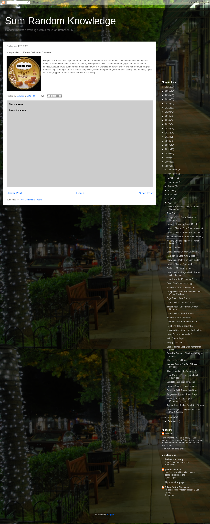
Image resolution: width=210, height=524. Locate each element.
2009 (167, 157)
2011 (167, 149)
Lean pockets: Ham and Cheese (182, 321)
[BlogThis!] (51, 96)
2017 (167, 124)
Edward (169, 433)
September (173, 182)
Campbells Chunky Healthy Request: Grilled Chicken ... (184, 292)
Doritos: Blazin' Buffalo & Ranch (182, 224)
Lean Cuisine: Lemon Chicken (181, 302)
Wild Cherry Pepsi (175, 338)
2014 (167, 137)
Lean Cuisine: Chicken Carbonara (183, 252)
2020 (167, 112)
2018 (167, 120)
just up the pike (173, 469)
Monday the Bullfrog (176, 360)
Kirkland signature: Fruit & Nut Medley (185, 236)
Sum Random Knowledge (60, 20)
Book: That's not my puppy (179, 283)
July (170, 190)
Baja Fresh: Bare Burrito (178, 298)
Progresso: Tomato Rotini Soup (182, 394)
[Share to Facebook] (57, 96)
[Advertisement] (178, 60)
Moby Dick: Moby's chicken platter (183, 260)
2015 (167, 132)
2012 (167, 145)
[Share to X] (54, 96)
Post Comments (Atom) (31, 199)
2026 (167, 87)
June (170, 194)
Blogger (110, 514)
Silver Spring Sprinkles (177, 487)
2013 (167, 141)
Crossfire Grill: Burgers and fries (182, 390)
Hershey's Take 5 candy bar (180, 326)
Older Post (146, 193)
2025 (167, 91)
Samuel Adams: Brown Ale (179, 317)
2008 (167, 162)
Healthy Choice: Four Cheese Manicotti (185, 228)
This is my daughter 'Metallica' (181, 371)
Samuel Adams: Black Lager (180, 386)
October (172, 178)
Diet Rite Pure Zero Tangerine (181, 382)
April (170, 203)
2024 (167, 95)
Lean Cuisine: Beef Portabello (181, 313)
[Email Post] (42, 96)
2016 (167, 128)
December (173, 169)
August (171, 186)
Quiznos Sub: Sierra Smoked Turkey (184, 330)
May (170, 198)
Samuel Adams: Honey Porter (181, 287)
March (171, 417)
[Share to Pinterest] (60, 96)
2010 (167, 153)
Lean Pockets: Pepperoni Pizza (182, 279)
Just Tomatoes (174, 247)
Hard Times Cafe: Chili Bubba (181, 256)
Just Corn (171, 213)
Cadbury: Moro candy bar (179, 268)
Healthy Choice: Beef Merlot (180, 264)
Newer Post (14, 193)
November (173, 174)
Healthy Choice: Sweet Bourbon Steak (185, 232)
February (172, 421)
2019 (167, 116)
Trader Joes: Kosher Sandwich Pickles (185, 405)
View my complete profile (174, 449)
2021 (167, 108)
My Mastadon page (174, 482)
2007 (167, 166)
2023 (167, 99)
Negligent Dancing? (176, 342)
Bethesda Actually (174, 459)
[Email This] (48, 96)
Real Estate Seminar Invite (177, 462)
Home (80, 193)
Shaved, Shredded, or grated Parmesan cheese (180, 399)
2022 (167, 103)
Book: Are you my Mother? (179, 334)
